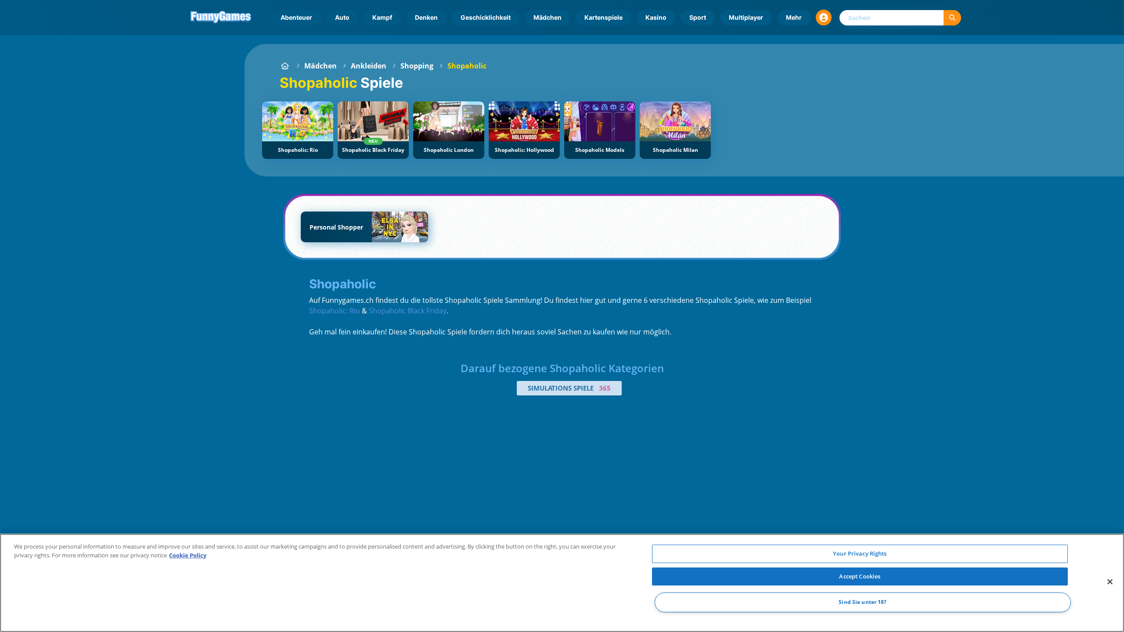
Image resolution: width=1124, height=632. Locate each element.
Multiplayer (746, 17)
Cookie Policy (187, 555)
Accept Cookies (859, 576)
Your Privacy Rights (859, 553)
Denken (426, 17)
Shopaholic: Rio (334, 311)
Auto (342, 17)
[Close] (1110, 582)
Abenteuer (296, 17)
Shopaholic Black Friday (408, 311)
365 (605, 388)
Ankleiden (368, 66)
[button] (824, 17)
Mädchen (547, 17)
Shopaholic (466, 66)
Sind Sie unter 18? (862, 602)
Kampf (382, 17)
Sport (697, 17)
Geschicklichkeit (486, 17)
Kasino (655, 17)
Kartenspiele (603, 17)
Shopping (416, 66)
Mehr (794, 17)
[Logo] (221, 17)
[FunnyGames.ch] (285, 66)
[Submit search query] (952, 17)
